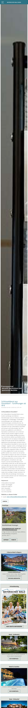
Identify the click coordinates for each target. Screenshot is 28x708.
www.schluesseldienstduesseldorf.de (17, 497)
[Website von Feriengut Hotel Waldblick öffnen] (14, 523)
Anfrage (6, 540)
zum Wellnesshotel (14, 578)
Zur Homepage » (14, 658)
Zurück (5, 501)
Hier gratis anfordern (14, 626)
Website (13, 540)
